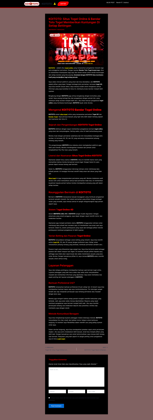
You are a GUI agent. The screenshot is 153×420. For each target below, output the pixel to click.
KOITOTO (47, 3)
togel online (69, 68)
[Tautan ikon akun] (55, 4)
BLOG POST (111, 2)
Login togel (61, 339)
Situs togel (52, 178)
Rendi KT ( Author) (122, 2)
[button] (63, 4)
